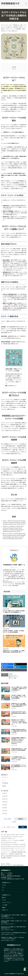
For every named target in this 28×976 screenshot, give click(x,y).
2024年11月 (5, 799)
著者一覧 (3, 897)
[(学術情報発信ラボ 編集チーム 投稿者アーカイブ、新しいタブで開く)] (14, 561)
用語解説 (10, 674)
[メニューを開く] (26, 4)
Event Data (16, 840)
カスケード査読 (13, 678)
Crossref (20, 836)
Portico (21, 846)
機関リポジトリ (5, 854)
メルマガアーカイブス (6, 902)
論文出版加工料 (16, 856)
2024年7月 (4, 810)
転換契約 (9, 858)
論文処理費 (8, 856)
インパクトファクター (19, 848)
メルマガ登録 (4, 904)
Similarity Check (5, 848)
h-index (14, 842)
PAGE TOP (26, 945)
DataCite (10, 838)
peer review (15, 846)
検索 (23, 827)
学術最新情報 (5, 783)
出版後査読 (14, 852)
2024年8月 (4, 807)
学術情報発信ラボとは (6, 882)
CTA (2, 890)
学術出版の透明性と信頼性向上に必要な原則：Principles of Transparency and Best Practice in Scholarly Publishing (18, 740)
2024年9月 (4, 805)
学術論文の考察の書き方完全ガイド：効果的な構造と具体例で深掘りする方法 (18, 731)
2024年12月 (5, 796)
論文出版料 (23, 856)
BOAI (5, 834)
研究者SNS (12, 854)
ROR (24, 846)
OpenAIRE (22, 844)
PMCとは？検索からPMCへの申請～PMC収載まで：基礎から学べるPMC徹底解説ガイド (14, 611)
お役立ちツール (5, 910)
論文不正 (3, 856)
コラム (3, 887)
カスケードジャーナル (14, 676)
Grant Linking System (6, 842)
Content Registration (6, 836)
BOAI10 (9, 834)
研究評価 (17, 854)
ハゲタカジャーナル (6, 852)
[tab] (7, 818)
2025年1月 (4, 793)
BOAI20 (17, 834)
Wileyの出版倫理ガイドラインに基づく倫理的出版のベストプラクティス (18, 766)
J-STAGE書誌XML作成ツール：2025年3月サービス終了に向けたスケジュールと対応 (18, 758)
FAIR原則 (21, 840)
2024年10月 (5, 802)
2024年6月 (4, 813)
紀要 (21, 854)
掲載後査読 (20, 852)
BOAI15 (13, 834)
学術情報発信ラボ (10, 3)
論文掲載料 (3, 858)
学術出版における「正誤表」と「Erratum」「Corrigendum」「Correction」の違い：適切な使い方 (19, 722)
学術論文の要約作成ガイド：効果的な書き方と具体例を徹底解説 (18, 749)
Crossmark (15, 836)
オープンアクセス (5, 850)
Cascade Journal (13, 675)
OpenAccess (16, 844)
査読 (24, 852)
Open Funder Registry (6, 846)
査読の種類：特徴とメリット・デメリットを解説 (14, 370)
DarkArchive (4, 838)
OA (12, 844)
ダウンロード (5, 777)
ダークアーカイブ (20, 850)
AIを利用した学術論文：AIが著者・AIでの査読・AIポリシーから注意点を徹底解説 (14, 631)
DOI (14, 838)
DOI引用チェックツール (7, 840)
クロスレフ (13, 850)
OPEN (14, 68)
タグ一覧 (3, 885)
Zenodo (12, 848)
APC (2, 834)
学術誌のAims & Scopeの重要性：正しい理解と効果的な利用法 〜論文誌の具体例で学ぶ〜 (14, 651)
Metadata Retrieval (6, 844)
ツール (3, 780)
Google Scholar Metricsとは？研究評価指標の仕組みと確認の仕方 (18, 713)
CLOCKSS (22, 834)
